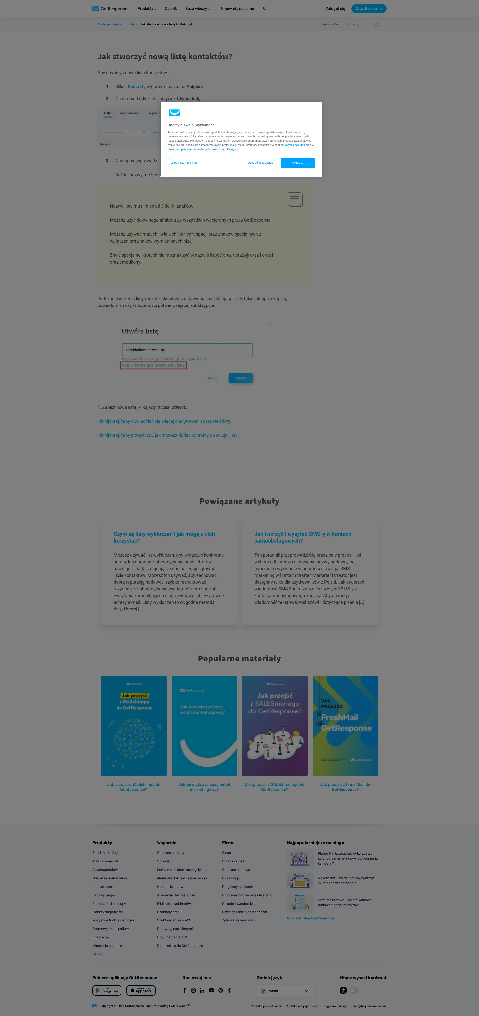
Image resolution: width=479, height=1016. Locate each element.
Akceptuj (298, 162)
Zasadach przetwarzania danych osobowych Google (202, 149)
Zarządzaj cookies (184, 162)
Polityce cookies (294, 144)
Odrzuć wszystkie (260, 162)
